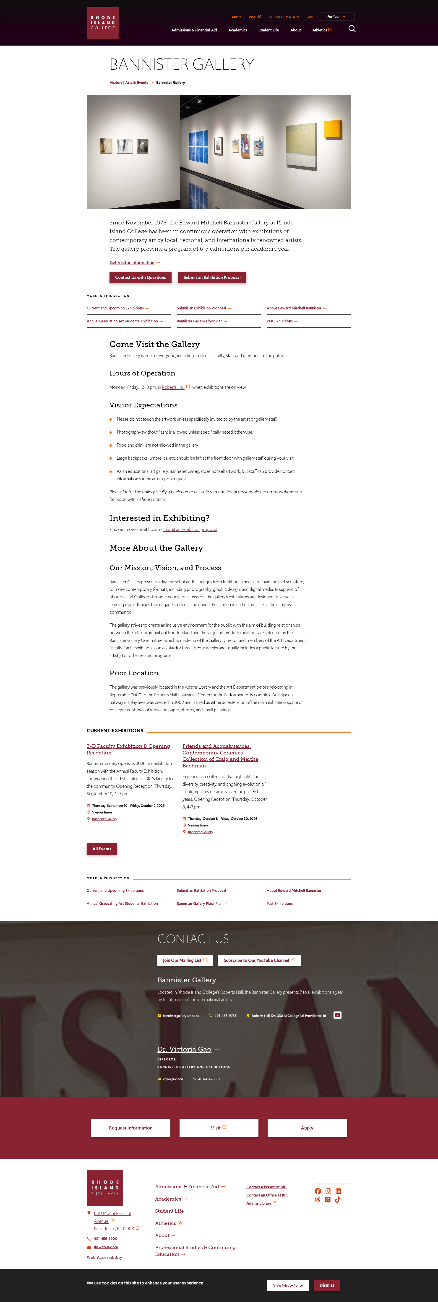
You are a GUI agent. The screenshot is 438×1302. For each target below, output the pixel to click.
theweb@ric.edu (106, 1247)
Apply (307, 1127)
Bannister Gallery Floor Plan (199, 321)
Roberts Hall (173, 387)
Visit (216, 1127)
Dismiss (327, 1285)
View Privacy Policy (288, 1285)
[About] (284, 42)
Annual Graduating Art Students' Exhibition (122, 321)
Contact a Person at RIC (266, 1187)
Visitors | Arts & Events (129, 82)
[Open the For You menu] (336, 18)
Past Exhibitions (280, 321)
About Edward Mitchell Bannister (294, 308)
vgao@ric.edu (173, 1079)
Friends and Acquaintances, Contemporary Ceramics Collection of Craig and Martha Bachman (220, 756)
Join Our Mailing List (182, 960)
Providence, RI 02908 (114, 1228)
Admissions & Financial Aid (194, 30)
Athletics (319, 30)
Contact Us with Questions (140, 277)
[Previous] (415, 799)
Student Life (268, 30)
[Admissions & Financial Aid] (165, 42)
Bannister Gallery (104, 818)
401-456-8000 (105, 1238)
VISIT (253, 17)
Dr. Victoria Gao (184, 1049)
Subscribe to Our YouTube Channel (256, 960)
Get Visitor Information (132, 262)
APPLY (236, 17)
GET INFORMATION (284, 17)
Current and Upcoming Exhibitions (115, 308)
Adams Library (258, 1203)
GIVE (310, 17)
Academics (237, 30)
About (295, 30)
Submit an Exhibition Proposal (212, 277)
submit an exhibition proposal (190, 529)
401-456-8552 (209, 1079)
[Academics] (222, 42)
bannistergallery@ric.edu (181, 1015)
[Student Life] (253, 42)
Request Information (131, 1127)
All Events (101, 849)
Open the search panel (352, 28)
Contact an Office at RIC (267, 1195)
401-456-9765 (225, 1015)
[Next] (415, 779)
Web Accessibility (104, 1257)
